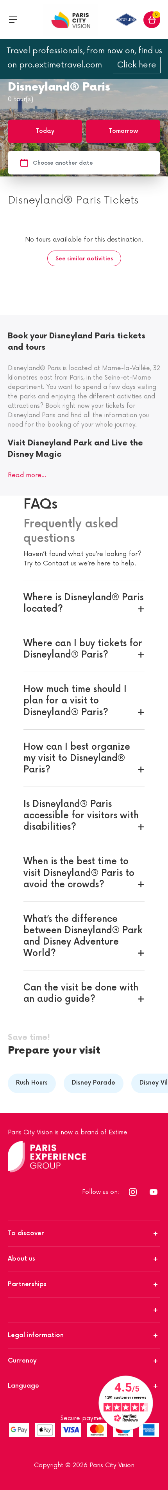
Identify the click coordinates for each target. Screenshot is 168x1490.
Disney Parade (93, 1083)
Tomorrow (123, 131)
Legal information (36, 1335)
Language (23, 1386)
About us (21, 1259)
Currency (22, 1361)
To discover (26, 1233)
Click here (136, 65)
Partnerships (27, 1284)
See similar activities (84, 258)
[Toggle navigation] (13, 20)
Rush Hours (32, 1083)
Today (45, 131)
